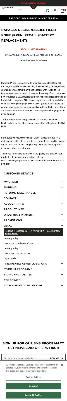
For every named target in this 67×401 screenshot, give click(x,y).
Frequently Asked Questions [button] (25, 263)
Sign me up (56, 358)
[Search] (48, 11)
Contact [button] (10, 198)
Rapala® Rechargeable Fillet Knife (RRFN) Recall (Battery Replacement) (32, 232)
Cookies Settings (33, 377)
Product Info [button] (14, 209)
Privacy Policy (11, 238)
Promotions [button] (13, 220)
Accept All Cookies (33, 395)
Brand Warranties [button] (18, 274)
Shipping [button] (10, 187)
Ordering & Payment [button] (19, 214)
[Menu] (20, 11)
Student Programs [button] (18, 269)
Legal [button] (8, 225)
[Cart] (63, 11)
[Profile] (55, 11)
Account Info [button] (14, 203)
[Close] (62, 365)
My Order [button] (11, 181)
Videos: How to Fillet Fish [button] (23, 285)
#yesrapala (10, 258)
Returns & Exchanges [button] (20, 192)
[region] (33, 380)
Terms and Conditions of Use (19, 243)
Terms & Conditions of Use (17, 253)
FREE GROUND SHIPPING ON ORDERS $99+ (33, 18)
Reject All (33, 386)
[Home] (7, 10)
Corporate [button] (12, 280)
